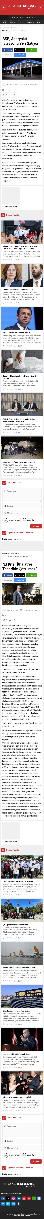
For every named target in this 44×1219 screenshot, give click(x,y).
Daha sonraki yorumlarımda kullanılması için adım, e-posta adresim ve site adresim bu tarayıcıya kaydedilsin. (22, 520)
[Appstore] (3, 1204)
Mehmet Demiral (12, 85)
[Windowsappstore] (13, 1204)
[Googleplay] (8, 1204)
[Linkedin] (19, 1198)
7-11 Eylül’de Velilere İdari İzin (21, 17)
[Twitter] (8, 1198)
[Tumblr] (19, 1204)
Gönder (33, 50)
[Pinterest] (29, 1198)
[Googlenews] (39, 1198)
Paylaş (9, 50)
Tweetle (21, 50)
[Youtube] (24, 1198)
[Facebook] (3, 1198)
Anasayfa (5, 28)
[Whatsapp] (34, 1198)
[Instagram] (13, 1198)
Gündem (14, 28)
